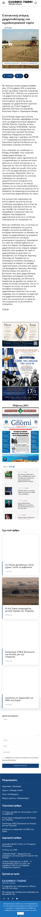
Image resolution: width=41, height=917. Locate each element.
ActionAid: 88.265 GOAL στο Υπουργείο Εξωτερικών (19, 845)
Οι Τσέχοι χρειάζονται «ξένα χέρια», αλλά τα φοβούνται (19, 566)
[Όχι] (38, 909)
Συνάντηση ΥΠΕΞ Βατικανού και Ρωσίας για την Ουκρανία (19, 654)
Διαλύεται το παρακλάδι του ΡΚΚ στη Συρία (19, 699)
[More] (26, 76)
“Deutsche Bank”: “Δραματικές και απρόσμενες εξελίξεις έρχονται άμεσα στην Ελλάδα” (20, 856)
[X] (13, 899)
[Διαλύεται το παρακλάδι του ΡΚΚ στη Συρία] (20, 680)
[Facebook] (4, 899)
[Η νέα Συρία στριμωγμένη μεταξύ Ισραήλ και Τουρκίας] (20, 591)
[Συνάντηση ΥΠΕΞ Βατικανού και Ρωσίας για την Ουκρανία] (20, 635)
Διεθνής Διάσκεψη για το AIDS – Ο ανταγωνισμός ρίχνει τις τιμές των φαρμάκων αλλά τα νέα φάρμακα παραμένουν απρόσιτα (16, 864)
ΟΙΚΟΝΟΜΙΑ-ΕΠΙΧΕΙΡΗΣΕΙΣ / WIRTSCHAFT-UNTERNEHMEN (21, 63)
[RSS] (8, 899)
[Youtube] (17, 899)
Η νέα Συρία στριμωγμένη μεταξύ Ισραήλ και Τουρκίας (19, 609)
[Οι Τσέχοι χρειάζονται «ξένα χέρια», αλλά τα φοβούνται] (20, 547)
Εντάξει (20, 913)
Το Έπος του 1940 (9, 850)
